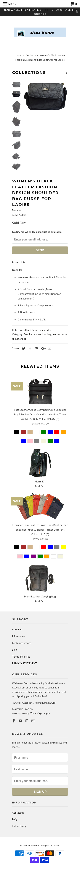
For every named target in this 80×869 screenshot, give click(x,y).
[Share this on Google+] (42, 348)
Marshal (16, 210)
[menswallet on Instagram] (27, 721)
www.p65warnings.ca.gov (36, 713)
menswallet (33, 845)
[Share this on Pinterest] (36, 348)
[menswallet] (40, 29)
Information (18, 636)
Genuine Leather (32, 334)
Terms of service (21, 656)
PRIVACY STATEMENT (24, 663)
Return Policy (19, 826)
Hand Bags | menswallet (38, 329)
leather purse (60, 334)
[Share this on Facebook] (30, 348)
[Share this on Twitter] (23, 348)
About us (17, 629)
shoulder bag (19, 338)
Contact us (18, 812)
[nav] (10, 3)
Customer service (21, 642)
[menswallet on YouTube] (21, 721)
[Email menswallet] (33, 721)
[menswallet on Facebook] (14, 721)
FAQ (14, 819)
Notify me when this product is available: (37, 231)
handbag (47, 334)
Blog (14, 649)
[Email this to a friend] (49, 348)
